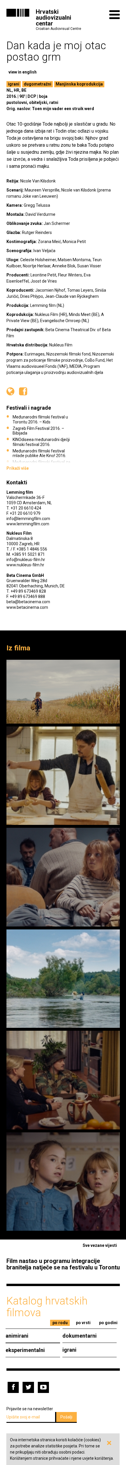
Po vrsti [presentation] (83, 1322)
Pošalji (66, 1417)
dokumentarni (79, 1336)
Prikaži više (17, 468)
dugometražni (37, 84)
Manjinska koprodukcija (79, 84)
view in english (22, 72)
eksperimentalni (25, 1350)
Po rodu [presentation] (60, 1322)
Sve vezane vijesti (100, 1245)
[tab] (60, 1323)
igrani (13, 84)
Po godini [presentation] (108, 1322)
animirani (17, 1336)
